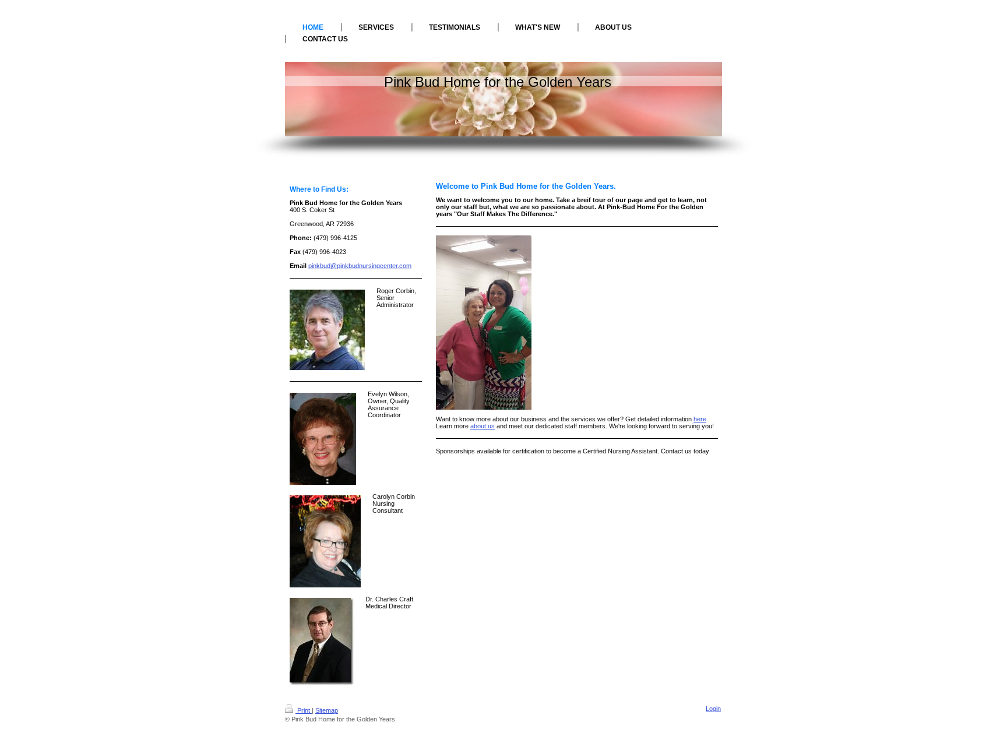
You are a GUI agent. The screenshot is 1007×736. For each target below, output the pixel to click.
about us (482, 425)
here (699, 418)
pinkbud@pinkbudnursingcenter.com (359, 265)
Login (713, 708)
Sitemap (326, 710)
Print (303, 710)
